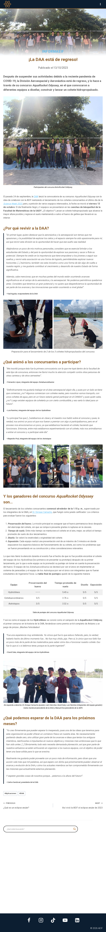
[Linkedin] (77, 920)
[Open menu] (100, 4)
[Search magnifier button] (74, 829)
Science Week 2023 (12, 203)
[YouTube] (65, 920)
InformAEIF (53, 51)
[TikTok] (53, 920)
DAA (36, 196)
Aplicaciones (10, 793)
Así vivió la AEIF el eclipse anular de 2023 (82, 805)
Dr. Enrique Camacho (42, 512)
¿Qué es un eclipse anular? (16, 805)
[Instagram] (41, 920)
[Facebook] (29, 920)
